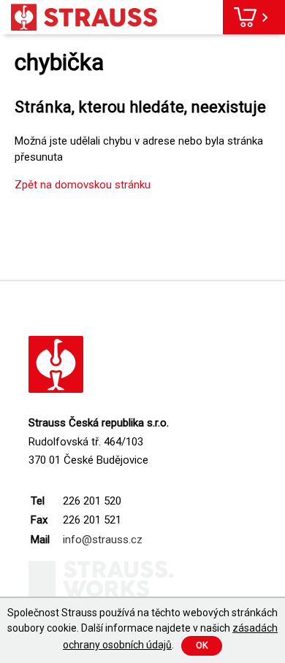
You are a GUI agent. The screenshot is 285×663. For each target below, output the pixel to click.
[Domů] (84, 17)
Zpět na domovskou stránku (83, 184)
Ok (202, 645)
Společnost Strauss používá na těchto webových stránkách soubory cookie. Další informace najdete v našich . (142, 629)
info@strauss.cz (102, 539)
